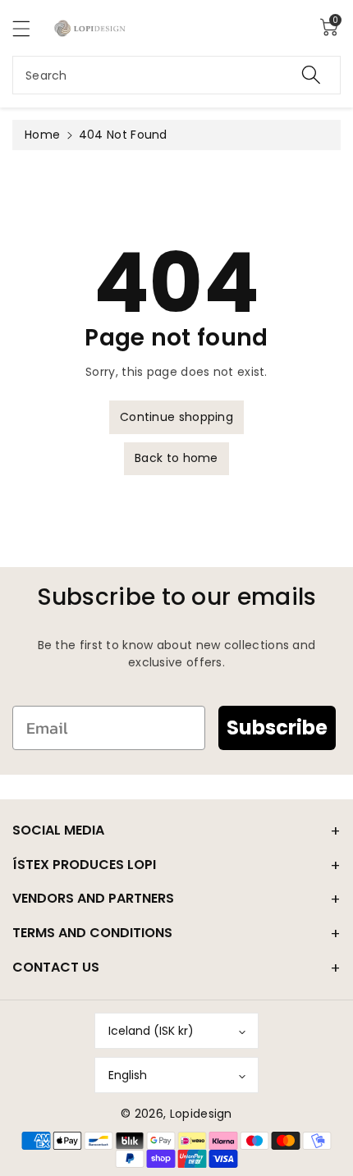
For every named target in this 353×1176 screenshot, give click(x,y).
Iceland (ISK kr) (151, 1031)
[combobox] (176, 75)
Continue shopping (176, 417)
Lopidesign (201, 1113)
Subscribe (277, 727)
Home (42, 134)
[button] (28, 28)
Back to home (176, 458)
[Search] (311, 75)
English (127, 1075)
